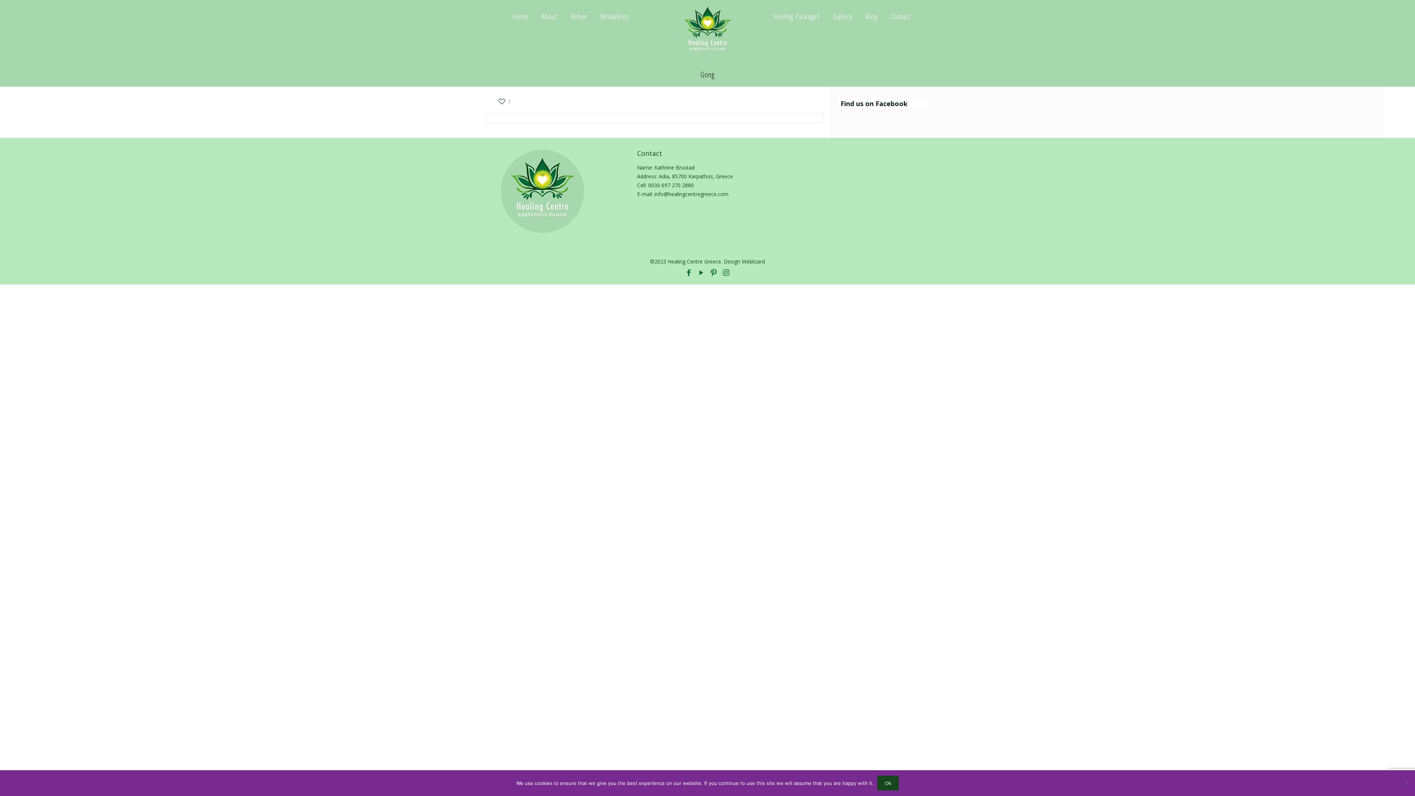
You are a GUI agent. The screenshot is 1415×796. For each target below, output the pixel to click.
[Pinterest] (714, 272)
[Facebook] (689, 272)
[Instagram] (726, 272)
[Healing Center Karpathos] (708, 31)
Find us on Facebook (874, 103)
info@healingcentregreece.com (691, 194)
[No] (1405, 783)
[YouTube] (701, 272)
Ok (888, 783)
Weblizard (753, 261)
